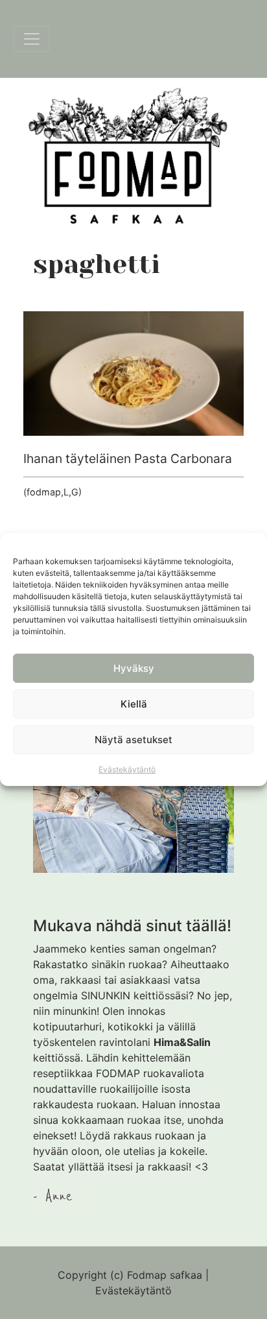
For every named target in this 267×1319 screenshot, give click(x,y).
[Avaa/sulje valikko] (32, 39)
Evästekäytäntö (127, 769)
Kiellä (134, 704)
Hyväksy (133, 668)
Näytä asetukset (133, 739)
